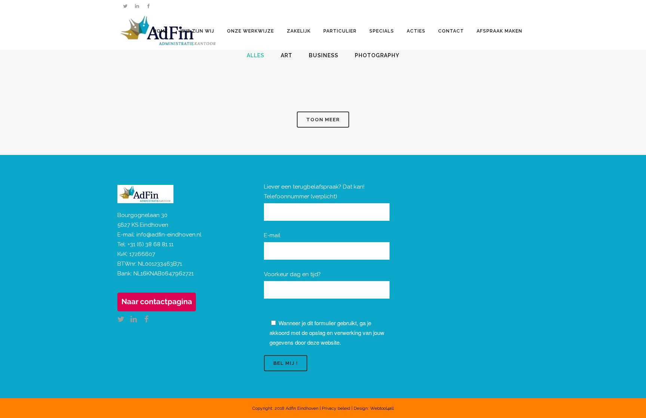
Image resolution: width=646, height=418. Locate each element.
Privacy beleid (336, 408)
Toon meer (323, 119)
